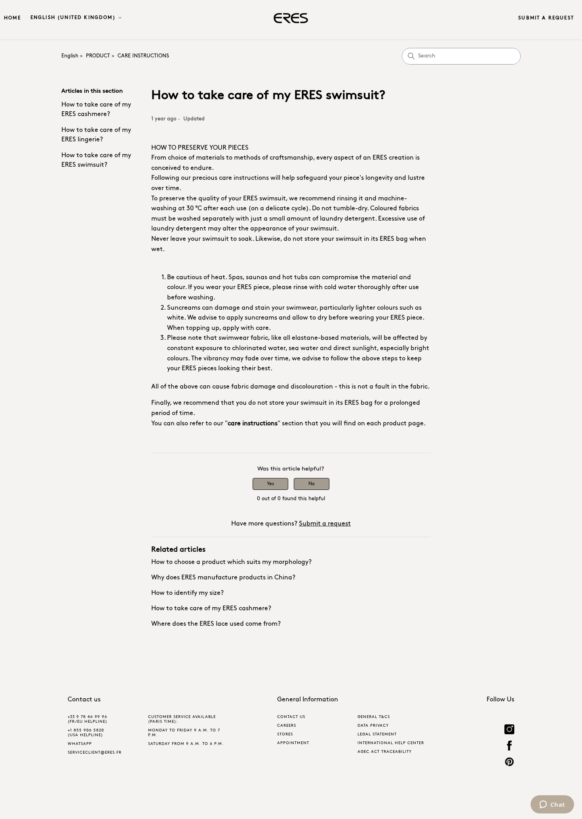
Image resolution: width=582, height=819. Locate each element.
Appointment (293, 743)
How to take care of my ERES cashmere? (96, 110)
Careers (286, 726)
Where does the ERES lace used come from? (216, 624)
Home (12, 18)
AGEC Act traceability (385, 752)
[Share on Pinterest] (509, 763)
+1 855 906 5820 (86, 730)
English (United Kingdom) (74, 17)
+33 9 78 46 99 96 (87, 717)
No (311, 484)
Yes (270, 484)
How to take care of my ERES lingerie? (96, 135)
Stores (285, 734)
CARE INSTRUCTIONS (143, 56)
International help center (391, 743)
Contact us (291, 717)
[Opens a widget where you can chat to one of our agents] (552, 805)
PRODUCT (98, 56)
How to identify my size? (187, 593)
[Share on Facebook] (509, 747)
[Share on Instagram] (509, 730)
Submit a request (546, 18)
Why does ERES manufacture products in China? (223, 578)
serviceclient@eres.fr (95, 752)
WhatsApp (80, 744)
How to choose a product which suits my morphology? (231, 562)
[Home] (291, 18)
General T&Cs (374, 717)
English (69, 56)
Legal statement (377, 734)
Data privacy (373, 726)
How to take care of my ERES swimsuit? (96, 160)
